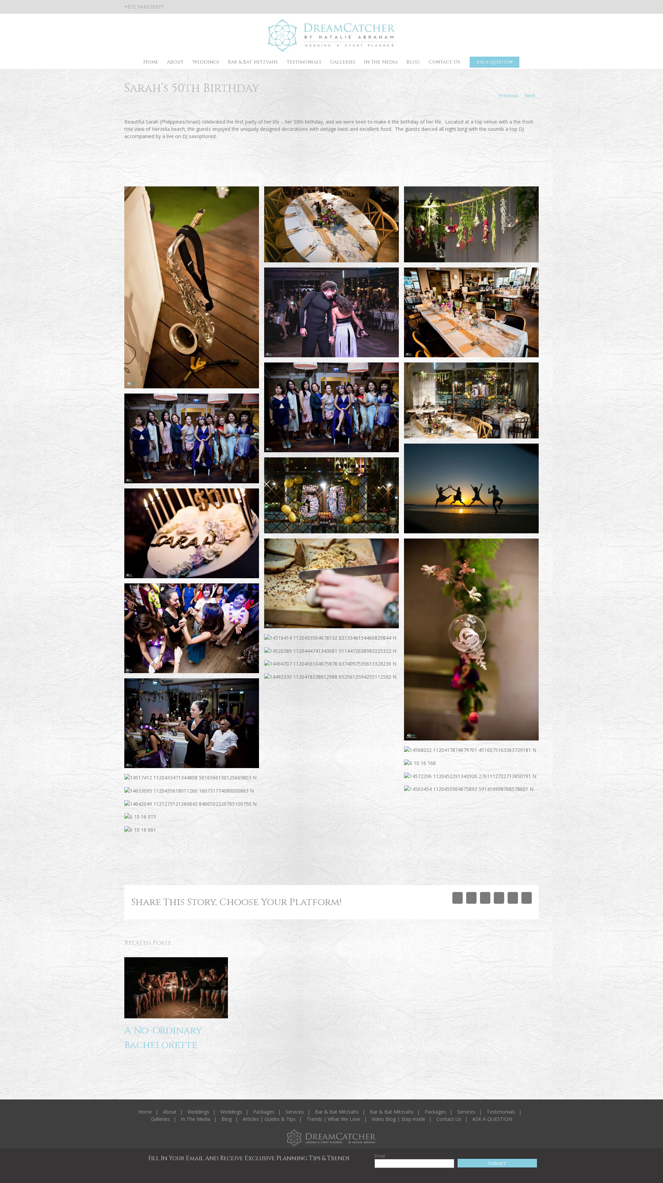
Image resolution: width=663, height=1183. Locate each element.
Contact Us (448, 1119)
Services (295, 1111)
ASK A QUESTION (492, 1119)
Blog (226, 1119)
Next (530, 95)
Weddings (198, 1111)
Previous (508, 95)
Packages (264, 1111)
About (169, 1111)
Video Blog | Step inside (398, 1119)
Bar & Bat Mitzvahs (337, 1111)
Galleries (160, 1119)
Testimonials (501, 1111)
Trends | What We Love (334, 1119)
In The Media (195, 1119)
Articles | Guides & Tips (269, 1119)
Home (145, 1111)
